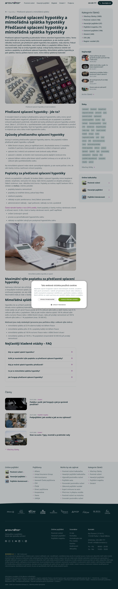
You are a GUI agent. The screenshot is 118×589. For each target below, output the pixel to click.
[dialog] (59, 294)
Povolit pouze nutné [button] (47, 299)
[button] (59, 305)
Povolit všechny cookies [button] (69, 299)
